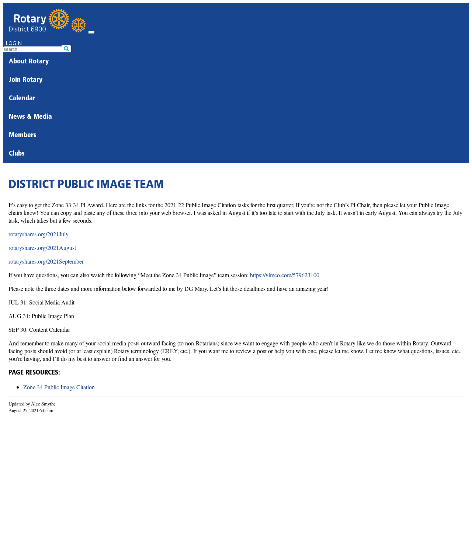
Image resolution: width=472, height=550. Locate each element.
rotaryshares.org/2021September (46, 261)
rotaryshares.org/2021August (42, 247)
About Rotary (29, 62)
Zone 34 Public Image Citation (59, 387)
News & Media (30, 117)
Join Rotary (25, 80)
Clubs (17, 154)
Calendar (22, 98)
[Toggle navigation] (91, 32)
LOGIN (14, 42)
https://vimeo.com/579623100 (284, 275)
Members (23, 135)
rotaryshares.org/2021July (38, 234)
